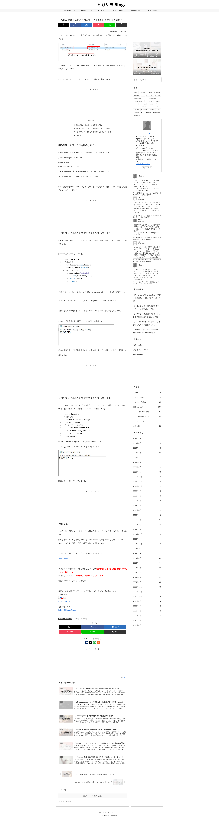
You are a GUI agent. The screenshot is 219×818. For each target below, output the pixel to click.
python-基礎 (69, 618)
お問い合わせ (138, 345)
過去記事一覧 (63, 558)
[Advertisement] (92, 103)
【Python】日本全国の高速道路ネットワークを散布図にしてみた (147, 307)
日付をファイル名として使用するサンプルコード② (93, 132)
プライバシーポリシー (141, 349)
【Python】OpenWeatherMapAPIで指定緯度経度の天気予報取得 (146, 331)
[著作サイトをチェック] (86, 642)
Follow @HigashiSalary (67, 610)
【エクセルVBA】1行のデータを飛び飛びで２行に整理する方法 (146, 323)
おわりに (79, 135)
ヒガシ (147, 133)
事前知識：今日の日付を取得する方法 (89, 125)
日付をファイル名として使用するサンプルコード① (93, 128)
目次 (90, 120)
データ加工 (83, 618)
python (61, 618)
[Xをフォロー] (90, 642)
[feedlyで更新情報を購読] (94, 642)
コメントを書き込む (92, 796)
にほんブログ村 (64, 601)
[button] (121, 25)
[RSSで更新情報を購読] (98, 642)
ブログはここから (143, 163)
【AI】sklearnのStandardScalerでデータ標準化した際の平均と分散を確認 (146, 298)
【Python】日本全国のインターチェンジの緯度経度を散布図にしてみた (147, 315)
